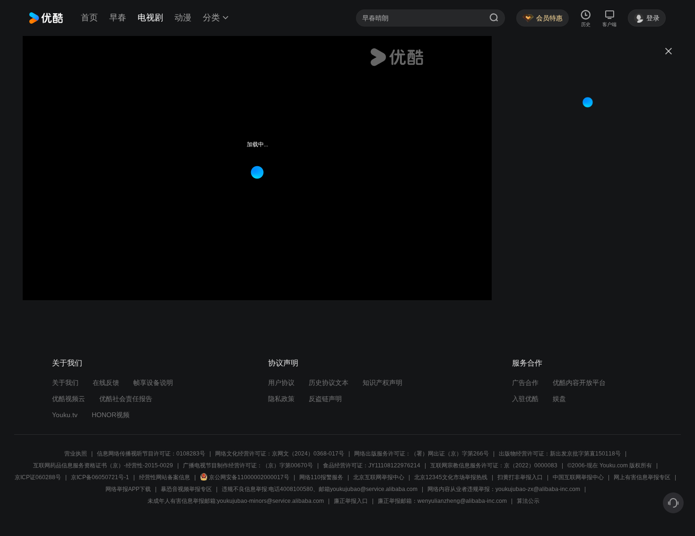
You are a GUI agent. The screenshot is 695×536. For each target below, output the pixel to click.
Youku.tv (65, 415)
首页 (89, 17)
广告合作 (525, 382)
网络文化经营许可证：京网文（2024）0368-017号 (279, 453)
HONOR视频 (111, 415)
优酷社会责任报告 (125, 398)
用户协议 (281, 382)
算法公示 (528, 501)
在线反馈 (106, 382)
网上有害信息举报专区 (642, 477)
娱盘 (559, 398)
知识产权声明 (382, 382)
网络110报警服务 (321, 477)
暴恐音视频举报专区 (186, 489)
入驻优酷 (525, 398)
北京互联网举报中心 (378, 477)
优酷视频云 (68, 398)
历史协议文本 (328, 382)
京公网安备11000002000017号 (249, 477)
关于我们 (65, 382)
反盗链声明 (325, 398)
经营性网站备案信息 (164, 477)
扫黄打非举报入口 (520, 477)
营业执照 (75, 453)
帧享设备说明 (153, 382)
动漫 (182, 17)
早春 (117, 17)
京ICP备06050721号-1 (100, 477)
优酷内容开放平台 (579, 382)
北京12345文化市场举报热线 (450, 477)
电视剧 (150, 17)
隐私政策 (281, 398)
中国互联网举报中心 (578, 477)
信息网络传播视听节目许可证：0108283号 (151, 453)
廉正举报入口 (351, 501)
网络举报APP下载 (128, 489)
